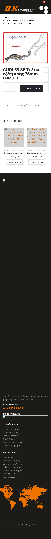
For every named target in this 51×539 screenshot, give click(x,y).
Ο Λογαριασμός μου (11, 429)
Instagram (16, 532)
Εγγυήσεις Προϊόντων (12, 442)
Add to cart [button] (15, 162)
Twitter (46, 74)
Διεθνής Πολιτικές (10, 473)
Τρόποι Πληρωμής (11, 432)
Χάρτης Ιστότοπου (11, 477)
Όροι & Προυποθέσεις (12, 464)
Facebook (46, 69)
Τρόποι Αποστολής (11, 435)
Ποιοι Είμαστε (9, 457)
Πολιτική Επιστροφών (12, 470)
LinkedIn (46, 79)
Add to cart (33, 88)
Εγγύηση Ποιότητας (11, 460)
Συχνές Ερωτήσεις (10, 439)
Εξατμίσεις (8, 151)
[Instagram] (46, 12)
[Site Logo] (19, 9)
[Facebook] (41, 8)
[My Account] (36, 3)
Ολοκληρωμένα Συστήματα (21, 151)
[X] (46, 8)
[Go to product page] (14, 137)
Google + (46, 84)
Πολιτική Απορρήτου (12, 445)
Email (46, 89)
